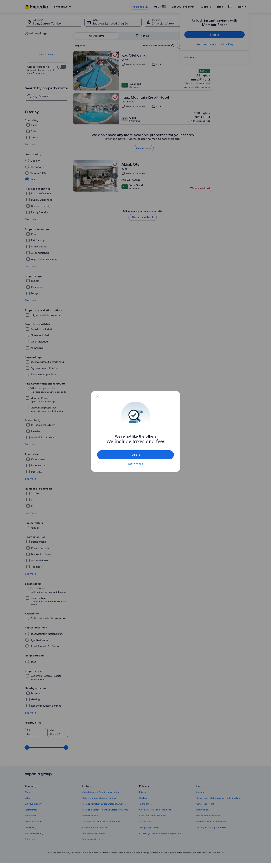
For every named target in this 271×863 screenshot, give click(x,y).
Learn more (135, 464)
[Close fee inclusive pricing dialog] (97, 396)
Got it (135, 454)
